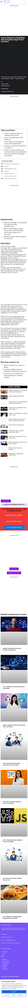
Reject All (20, 995)
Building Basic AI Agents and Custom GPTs (15, 454)
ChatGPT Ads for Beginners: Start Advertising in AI (17, 408)
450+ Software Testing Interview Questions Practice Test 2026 (11, 764)
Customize (7, 995)
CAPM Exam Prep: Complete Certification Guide (16, 431)
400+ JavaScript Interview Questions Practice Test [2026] (12, 840)
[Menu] (1, 2)
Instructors (5, 968)
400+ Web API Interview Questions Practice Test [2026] (12, 802)
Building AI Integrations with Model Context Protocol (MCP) (12, 649)
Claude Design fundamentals (16, 396)
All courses (4, 951)
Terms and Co (5, 963)
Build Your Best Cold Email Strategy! (15, 448)
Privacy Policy (5, 961)
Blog (3, 953)
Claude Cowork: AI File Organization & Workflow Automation (17, 402)
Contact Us (5, 965)
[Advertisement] (14, 21)
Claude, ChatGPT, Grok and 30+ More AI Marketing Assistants (16, 419)
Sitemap (4, 967)
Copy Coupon (5, 501)
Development (4, 88)
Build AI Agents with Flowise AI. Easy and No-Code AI (17, 442)
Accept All (14, 991)
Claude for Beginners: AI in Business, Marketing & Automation (17, 391)
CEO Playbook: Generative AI (16, 425)
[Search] (21, 2)
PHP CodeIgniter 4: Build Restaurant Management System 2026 (12, 917)
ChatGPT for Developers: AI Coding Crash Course (17, 414)
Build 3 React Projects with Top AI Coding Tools (17, 437)
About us (4, 959)
